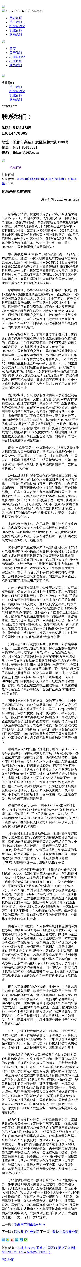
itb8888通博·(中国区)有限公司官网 (40, 179)
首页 (12, 48)
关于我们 (15, 22)
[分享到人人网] (21, 1239)
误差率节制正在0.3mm (29, 1224)
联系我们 (15, 34)
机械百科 (15, 30)
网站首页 (15, 18)
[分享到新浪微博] (12, 1239)
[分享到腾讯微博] (16, 1239)
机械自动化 (17, 26)
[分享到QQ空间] (7, 1239)
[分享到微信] (26, 1239)
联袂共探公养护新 (26, 1231)
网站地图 (8, 1259)
